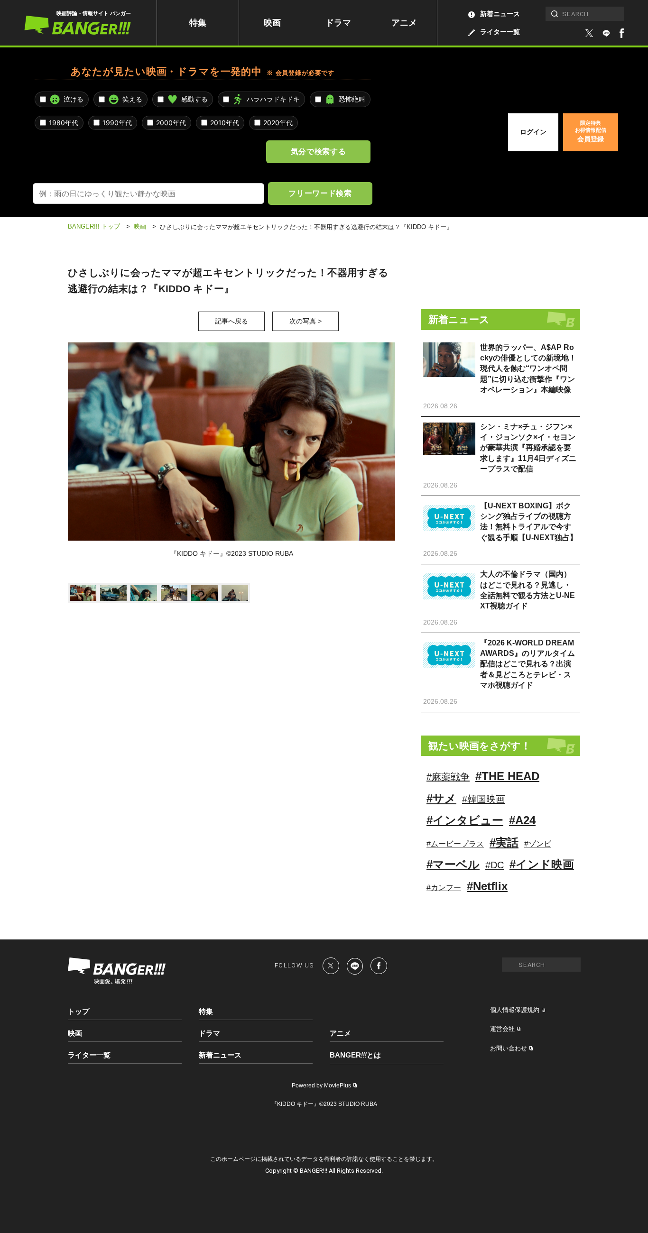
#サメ (441, 798)
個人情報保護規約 (514, 1009)
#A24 (522, 820)
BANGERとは (355, 1055)
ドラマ (338, 23)
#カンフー (443, 887)
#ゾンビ (537, 844)
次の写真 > (305, 321)
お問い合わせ (508, 1048)
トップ (78, 1011)
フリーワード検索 (320, 193)
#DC (494, 865)
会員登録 (590, 131)
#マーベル (453, 864)
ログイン (533, 132)
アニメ (404, 23)
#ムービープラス (455, 844)
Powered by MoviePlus (321, 1085)
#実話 (504, 842)
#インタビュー (464, 820)
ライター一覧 (500, 32)
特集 (197, 23)
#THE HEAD (507, 776)
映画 (272, 23)
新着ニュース (500, 14)
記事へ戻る (231, 321)
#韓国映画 (483, 799)
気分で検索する (318, 151)
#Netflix (487, 886)
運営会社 (502, 1028)
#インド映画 (541, 864)
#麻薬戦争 (448, 777)
